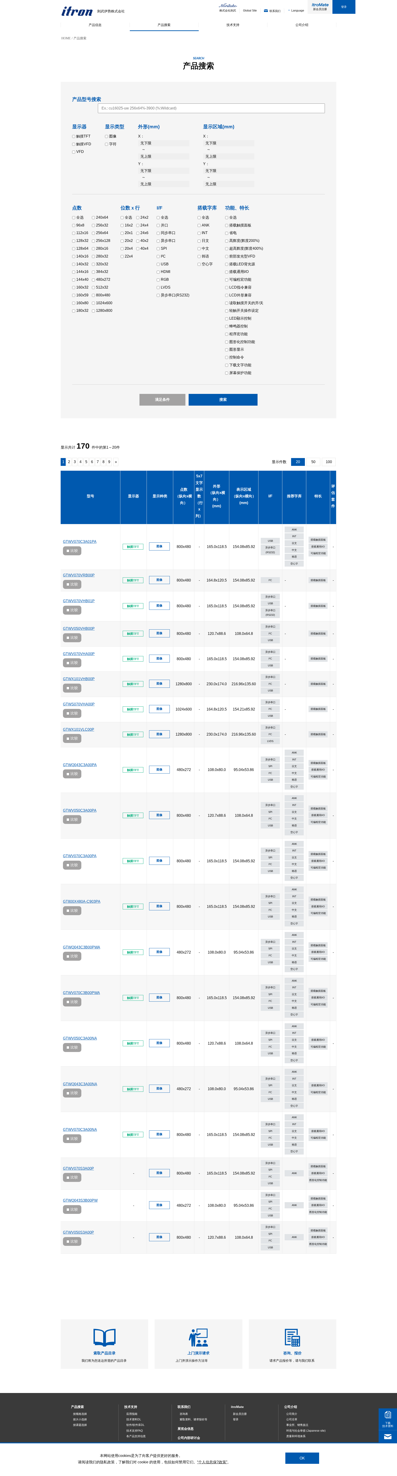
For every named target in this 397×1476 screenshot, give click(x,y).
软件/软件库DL (135, 1425)
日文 (205, 241)
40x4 (144, 248)
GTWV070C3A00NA (80, 1130)
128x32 (82, 241)
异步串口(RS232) (175, 295)
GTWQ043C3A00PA (80, 765)
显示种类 (160, 496)
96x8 (80, 225)
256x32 (102, 225)
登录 (344, 7)
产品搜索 (77, 1407)
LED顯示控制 (240, 318)
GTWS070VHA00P (79, 704)
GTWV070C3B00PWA (81, 993)
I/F (270, 496)
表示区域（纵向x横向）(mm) (244, 496)
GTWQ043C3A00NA (80, 1084)
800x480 (103, 295)
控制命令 (236, 357)
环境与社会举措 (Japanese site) (306, 1430)
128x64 (82, 248)
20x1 (129, 233)
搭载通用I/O (239, 272)
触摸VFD (83, 144)
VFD (80, 152)
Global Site (250, 10)
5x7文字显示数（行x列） (199, 496)
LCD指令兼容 (240, 287)
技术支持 (130, 1407)
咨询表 (184, 1414)
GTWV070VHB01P (79, 601)
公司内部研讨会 (189, 1438)
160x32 (82, 287)
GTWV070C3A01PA (79, 542)
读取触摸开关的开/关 (246, 303)
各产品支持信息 (136, 1436)
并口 (164, 225)
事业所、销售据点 (297, 1425)
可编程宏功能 (240, 279)
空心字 (207, 264)
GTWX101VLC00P (78, 729)
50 (313, 462)
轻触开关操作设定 (244, 310)
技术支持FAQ (134, 1430)
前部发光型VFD (242, 256)
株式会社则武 (227, 10)
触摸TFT (83, 136)
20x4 (129, 248)
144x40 (82, 279)
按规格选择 (80, 1414)
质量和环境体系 (296, 1436)
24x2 (144, 217)
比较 (74, 551)
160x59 (82, 295)
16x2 (129, 225)
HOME (66, 38)
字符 (112, 144)
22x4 (129, 256)
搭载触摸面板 (240, 225)
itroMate (237, 1407)
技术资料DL (133, 1419)
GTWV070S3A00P (78, 1168)
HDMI (165, 272)
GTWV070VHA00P (79, 654)
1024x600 (104, 303)
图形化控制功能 (242, 342)
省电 (233, 233)
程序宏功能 (238, 334)
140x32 (82, 264)
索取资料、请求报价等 (193, 1419)
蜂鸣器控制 (238, 326)
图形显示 (236, 349)
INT (205, 233)
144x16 (82, 272)
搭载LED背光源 (242, 264)
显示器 (133, 496)
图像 (112, 136)
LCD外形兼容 (240, 295)
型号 (90, 496)
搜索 (223, 399)
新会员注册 (320, 9)
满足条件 (162, 399)
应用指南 (131, 1414)
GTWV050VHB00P (79, 629)
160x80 (82, 303)
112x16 (82, 233)
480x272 (103, 279)
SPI (164, 248)
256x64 (102, 233)
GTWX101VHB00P (79, 679)
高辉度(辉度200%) (244, 241)
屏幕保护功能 (240, 373)
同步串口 (168, 233)
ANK (206, 225)
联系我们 (184, 1407)
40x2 (144, 241)
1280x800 (104, 310)
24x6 (144, 233)
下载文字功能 (240, 365)
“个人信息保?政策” (212, 1462)
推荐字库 (294, 496)
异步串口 (168, 241)
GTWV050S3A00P (78, 1232)
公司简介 (291, 1414)
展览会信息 (186, 1428)
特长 (318, 496)
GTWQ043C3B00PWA (81, 947)
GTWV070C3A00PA (79, 856)
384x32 (102, 272)
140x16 (82, 256)
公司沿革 (291, 1419)
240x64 (102, 217)
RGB (165, 279)
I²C (163, 256)
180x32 (82, 310)
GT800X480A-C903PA (81, 901)
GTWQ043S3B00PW (80, 1200)
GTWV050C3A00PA (79, 810)
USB (165, 264)
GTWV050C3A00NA (80, 1038)
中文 (205, 248)
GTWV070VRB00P (79, 575)
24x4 (144, 225)
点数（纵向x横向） (183, 496)
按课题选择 (80, 1425)
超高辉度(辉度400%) (246, 248)
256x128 (103, 241)
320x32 (102, 264)
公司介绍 (290, 1407)
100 (329, 462)
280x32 (102, 256)
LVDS (165, 287)
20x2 (129, 241)
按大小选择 (80, 1419)
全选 (80, 217)
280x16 (102, 248)
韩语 (205, 256)
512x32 (102, 287)
